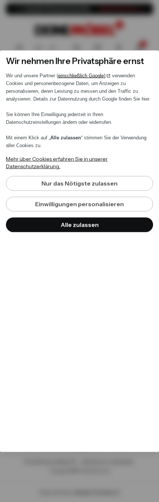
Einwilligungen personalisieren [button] (79, 204)
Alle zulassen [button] (80, 224)
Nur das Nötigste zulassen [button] (79, 183)
